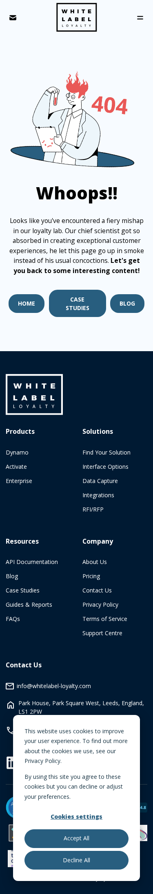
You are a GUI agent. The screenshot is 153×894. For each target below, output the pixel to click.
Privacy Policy (100, 604)
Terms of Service (104, 619)
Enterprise (19, 481)
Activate (16, 466)
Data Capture (100, 481)
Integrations (98, 495)
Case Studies (77, 303)
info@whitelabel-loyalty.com (54, 686)
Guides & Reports (29, 604)
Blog (127, 303)
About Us (94, 562)
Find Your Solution (106, 452)
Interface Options (105, 466)
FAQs (13, 619)
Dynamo (17, 452)
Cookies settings (76, 816)
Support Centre (102, 633)
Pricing (91, 576)
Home (26, 303)
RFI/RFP (93, 509)
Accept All (76, 838)
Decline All (76, 860)
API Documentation (32, 562)
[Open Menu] (140, 17)
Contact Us (97, 590)
